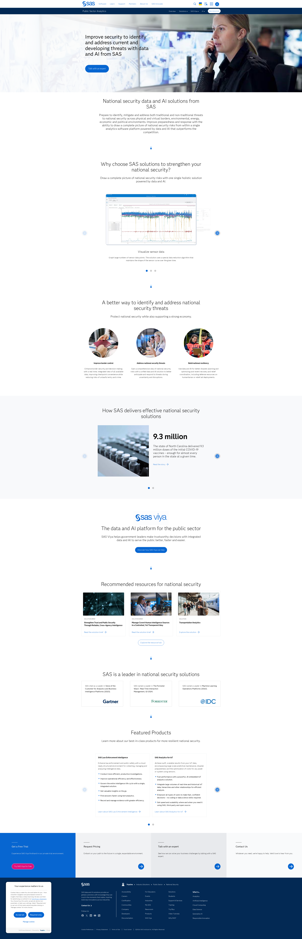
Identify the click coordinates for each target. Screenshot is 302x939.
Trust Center (128, 929)
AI (202, 11)
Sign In (217, 4)
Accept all (20, 915)
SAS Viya (194, 11)
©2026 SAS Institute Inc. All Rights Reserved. (150, 929)
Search (194, 3)
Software (102, 4)
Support (121, 4)
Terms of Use (116, 929)
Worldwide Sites (200, 3)
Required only (36, 915)
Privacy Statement (102, 929)
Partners (132, 4)
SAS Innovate (157, 4)
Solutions (182, 11)
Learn (112, 4)
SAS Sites (211, 3)
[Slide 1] (146, 271)
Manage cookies (29, 922)
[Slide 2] (151, 271)
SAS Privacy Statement (39, 899)
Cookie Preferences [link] (87, 929)
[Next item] (217, 233)
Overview (172, 11)
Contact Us (205, 3)
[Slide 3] (155, 271)
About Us (144, 4)
